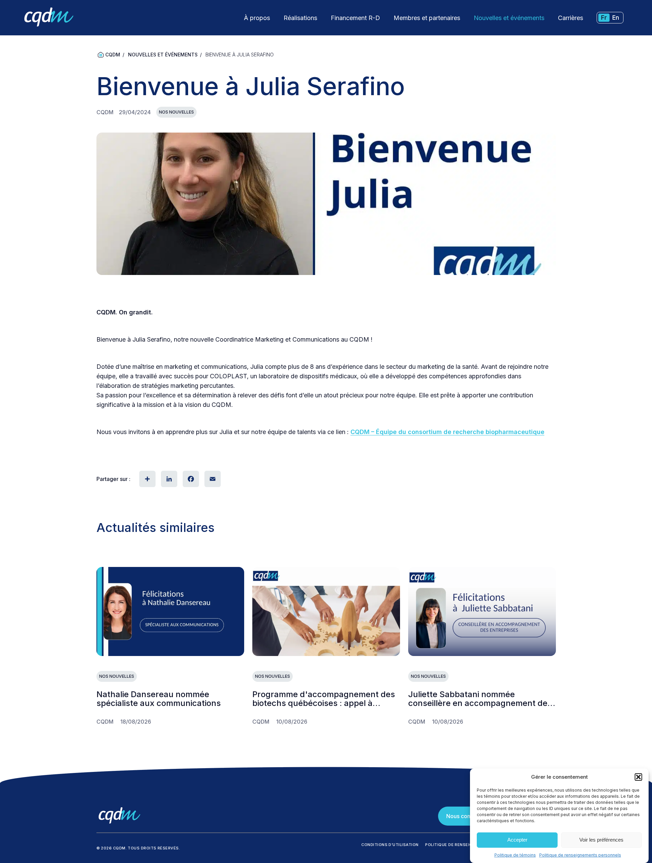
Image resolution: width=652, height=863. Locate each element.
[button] (638, 777)
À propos (257, 17)
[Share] (147, 479)
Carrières (570, 17)
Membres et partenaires (427, 17)
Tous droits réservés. (154, 848)
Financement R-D (355, 17)
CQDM (112, 54)
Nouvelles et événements (509, 17)
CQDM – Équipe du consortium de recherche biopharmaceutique (447, 431)
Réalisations (300, 17)
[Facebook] (190, 479)
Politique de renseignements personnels (580, 855)
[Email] (212, 479)
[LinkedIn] (168, 479)
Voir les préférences (601, 840)
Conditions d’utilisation (389, 844)
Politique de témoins (515, 855)
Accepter (517, 840)
